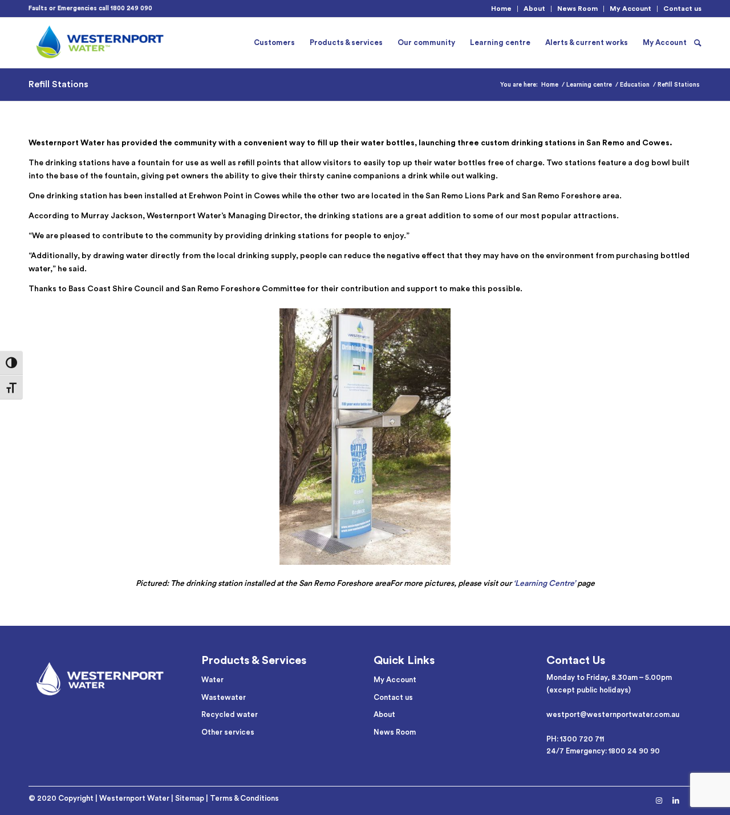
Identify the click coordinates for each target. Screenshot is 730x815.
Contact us (682, 8)
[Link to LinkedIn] (675, 800)
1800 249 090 (131, 8)
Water (212, 679)
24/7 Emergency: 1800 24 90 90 (603, 751)
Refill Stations (58, 84)
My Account (630, 8)
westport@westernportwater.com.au (612, 714)
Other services (227, 732)
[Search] (697, 43)
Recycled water (229, 714)
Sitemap (189, 798)
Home (501, 8)
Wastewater (223, 697)
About (534, 8)
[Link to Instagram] (658, 800)
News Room (577, 8)
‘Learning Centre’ (544, 584)
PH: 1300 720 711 (575, 739)
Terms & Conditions (244, 798)
